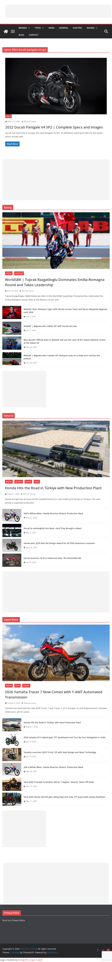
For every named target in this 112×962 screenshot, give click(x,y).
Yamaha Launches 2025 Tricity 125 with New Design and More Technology (60, 752)
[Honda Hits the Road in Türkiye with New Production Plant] (56, 449)
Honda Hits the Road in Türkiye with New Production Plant (53, 487)
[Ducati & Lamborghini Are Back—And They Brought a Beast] (11, 530)
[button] (28, 28)
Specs (8, 116)
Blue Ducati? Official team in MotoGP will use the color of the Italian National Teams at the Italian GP (65, 341)
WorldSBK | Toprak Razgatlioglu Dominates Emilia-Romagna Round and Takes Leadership (55, 282)
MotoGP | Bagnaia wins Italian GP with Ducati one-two (50, 326)
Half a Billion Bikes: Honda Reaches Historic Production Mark (53, 513)
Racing (90, 27)
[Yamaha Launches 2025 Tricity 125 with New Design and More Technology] (11, 754)
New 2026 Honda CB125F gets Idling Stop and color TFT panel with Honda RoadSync (64, 797)
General (63, 27)
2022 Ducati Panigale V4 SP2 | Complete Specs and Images (54, 127)
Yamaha (26, 686)
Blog (21, 34)
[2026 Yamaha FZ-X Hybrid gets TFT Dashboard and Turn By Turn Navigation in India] (11, 739)
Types (38, 27)
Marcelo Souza (30, 121)
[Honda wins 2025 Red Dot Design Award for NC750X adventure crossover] (11, 545)
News (51, 27)
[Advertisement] (58, 11)
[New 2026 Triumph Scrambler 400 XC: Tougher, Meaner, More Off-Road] (11, 784)
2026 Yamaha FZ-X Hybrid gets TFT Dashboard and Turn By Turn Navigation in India (64, 737)
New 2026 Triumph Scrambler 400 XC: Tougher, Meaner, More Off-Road (59, 782)
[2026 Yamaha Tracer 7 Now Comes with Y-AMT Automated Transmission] (56, 653)
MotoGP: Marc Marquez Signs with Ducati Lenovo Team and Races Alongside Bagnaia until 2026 (65, 311)
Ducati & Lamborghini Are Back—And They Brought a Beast (53, 528)
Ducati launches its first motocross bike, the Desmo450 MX (52, 558)
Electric (77, 27)
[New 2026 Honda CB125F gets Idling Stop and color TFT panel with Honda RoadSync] (11, 799)
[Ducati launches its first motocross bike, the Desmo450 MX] (11, 560)
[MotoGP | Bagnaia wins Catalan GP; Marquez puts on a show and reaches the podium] (11, 359)
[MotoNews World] (5, 31)
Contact (33, 34)
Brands (23, 27)
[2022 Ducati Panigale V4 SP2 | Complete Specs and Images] (56, 86)
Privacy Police (18, 920)
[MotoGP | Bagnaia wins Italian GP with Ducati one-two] (11, 328)
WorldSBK (19, 273)
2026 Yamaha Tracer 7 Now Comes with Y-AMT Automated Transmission (53, 694)
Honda (28, 482)
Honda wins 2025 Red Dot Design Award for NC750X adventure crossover (59, 543)
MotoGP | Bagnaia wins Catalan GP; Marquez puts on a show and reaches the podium (62, 357)
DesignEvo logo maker (30, 959)
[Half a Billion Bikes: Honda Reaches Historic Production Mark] (11, 515)
